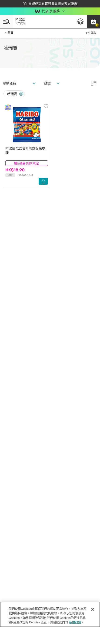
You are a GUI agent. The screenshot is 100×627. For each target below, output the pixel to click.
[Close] (21, 94)
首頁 (10, 33)
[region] (50, 614)
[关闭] (92, 609)
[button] (93, 21)
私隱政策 (75, 622)
